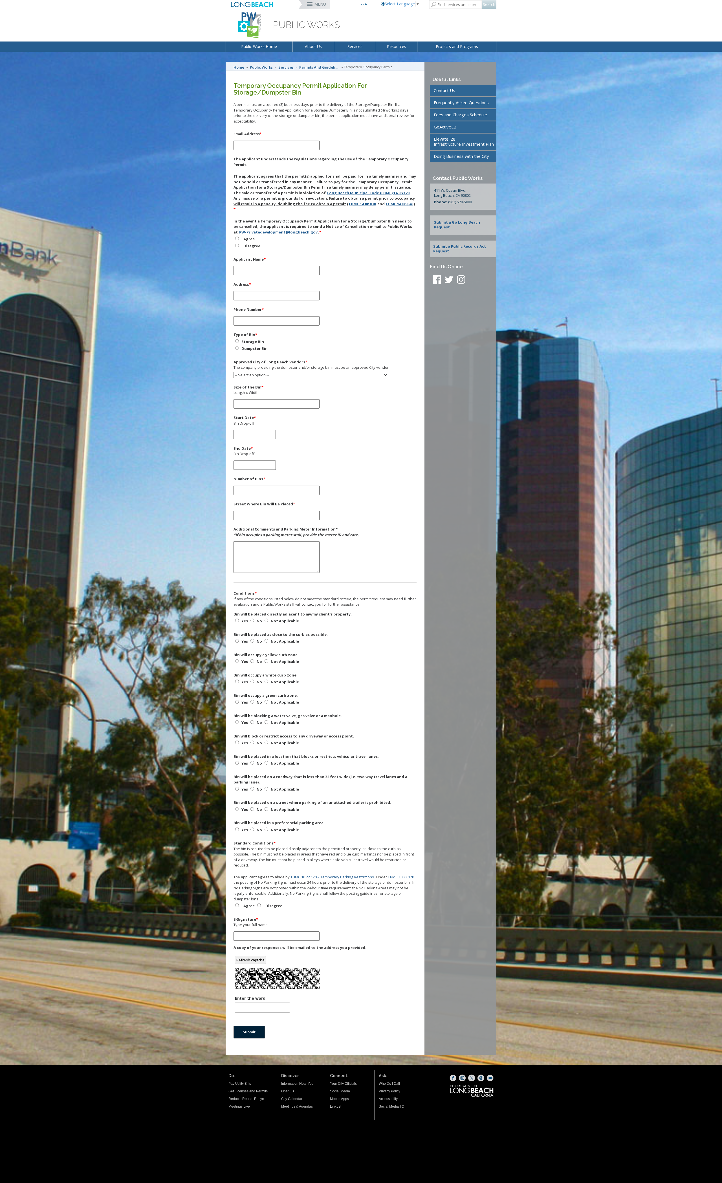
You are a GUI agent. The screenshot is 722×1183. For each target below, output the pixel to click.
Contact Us (444, 90)
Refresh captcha (250, 959)
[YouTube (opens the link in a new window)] (490, 1078)
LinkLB (335, 1106)
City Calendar (291, 1099)
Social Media (340, 1091)
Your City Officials (343, 1084)
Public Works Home (259, 46)
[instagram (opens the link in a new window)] (461, 280)
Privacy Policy (389, 1091)
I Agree (248, 238)
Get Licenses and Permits (248, 1091)
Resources (396, 46)
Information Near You (297, 1084)
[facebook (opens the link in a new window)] (437, 280)
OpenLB (287, 1091)
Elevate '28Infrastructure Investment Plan (464, 141)
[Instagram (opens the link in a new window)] (462, 1078)
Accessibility (388, 1099)
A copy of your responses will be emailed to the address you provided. (300, 947)
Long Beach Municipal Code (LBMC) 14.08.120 (368, 192)
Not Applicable (284, 620)
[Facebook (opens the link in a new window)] (453, 1078)
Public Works (261, 67)
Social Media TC (391, 1106)
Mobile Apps (339, 1099)
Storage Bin (252, 341)
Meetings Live (239, 1106)
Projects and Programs (457, 46)
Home (239, 67)
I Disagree (250, 245)
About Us (313, 46)
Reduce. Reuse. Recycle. (247, 1099)
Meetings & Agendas (297, 1106)
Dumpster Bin (254, 348)
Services (354, 46)
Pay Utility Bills (239, 1084)
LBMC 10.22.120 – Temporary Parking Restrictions (332, 876)
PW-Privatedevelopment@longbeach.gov (278, 232)
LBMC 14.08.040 (399, 203)
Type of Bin (245, 334)
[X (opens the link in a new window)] (471, 1078)
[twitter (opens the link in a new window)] (450, 280)
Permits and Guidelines (319, 67)
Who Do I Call (389, 1084)
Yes (244, 620)
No (259, 620)
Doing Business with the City (461, 156)
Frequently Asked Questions (461, 102)
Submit (249, 1031)
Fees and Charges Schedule (460, 114)
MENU (320, 4)
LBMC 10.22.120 (401, 876)
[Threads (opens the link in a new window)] (480, 1078)
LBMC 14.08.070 (362, 203)
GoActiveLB (445, 127)
